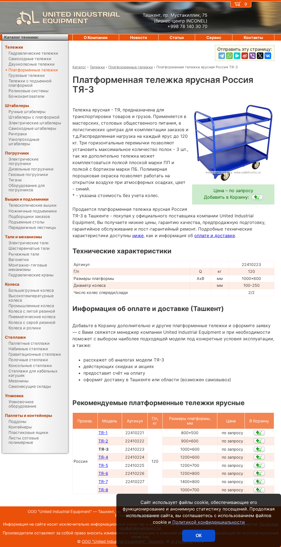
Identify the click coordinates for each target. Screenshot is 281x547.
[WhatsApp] (229, 55)
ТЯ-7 (103, 481)
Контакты (253, 37)
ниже (138, 235)
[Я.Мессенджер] (237, 55)
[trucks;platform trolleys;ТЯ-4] (259, 457)
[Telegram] (221, 55)
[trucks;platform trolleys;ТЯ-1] (259, 433)
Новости (138, 37)
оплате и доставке (214, 235)
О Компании (96, 37)
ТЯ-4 (103, 457)
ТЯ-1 (103, 432)
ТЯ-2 (103, 441)
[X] (260, 55)
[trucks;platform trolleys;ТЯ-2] (259, 441)
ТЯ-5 (103, 465)
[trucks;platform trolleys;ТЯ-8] (259, 490)
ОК (199, 535)
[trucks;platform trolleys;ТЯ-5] (259, 465)
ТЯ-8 (103, 489)
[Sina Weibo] (244, 55)
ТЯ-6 (103, 473)
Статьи (177, 37)
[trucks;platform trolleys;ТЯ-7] (259, 481)
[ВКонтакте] (268, 55)
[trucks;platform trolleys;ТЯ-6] (259, 473)
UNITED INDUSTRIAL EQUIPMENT (81, 18)
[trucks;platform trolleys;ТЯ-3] (257, 197)
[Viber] (252, 55)
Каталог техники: (21, 37)
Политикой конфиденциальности (208, 522)
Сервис (213, 37)
